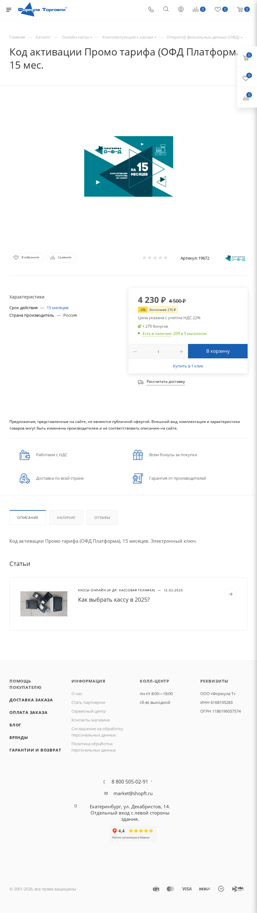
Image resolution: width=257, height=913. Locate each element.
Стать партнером (88, 702)
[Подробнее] (231, 594)
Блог (15, 725)
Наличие (66, 517)
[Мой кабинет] (181, 10)
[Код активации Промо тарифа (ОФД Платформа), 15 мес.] (128, 166)
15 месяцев (57, 307)
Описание (27, 517)
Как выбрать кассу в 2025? (114, 599)
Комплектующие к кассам (127, 37)
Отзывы (102, 517)
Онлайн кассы (75, 37)
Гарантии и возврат (35, 750)
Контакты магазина (90, 720)
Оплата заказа (28, 712)
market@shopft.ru (133, 793)
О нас (76, 693)
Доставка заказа (31, 700)
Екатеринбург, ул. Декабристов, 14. (130, 806)
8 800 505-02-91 (130, 781)
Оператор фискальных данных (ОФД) (203, 37)
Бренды (18, 737)
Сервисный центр (88, 711)
